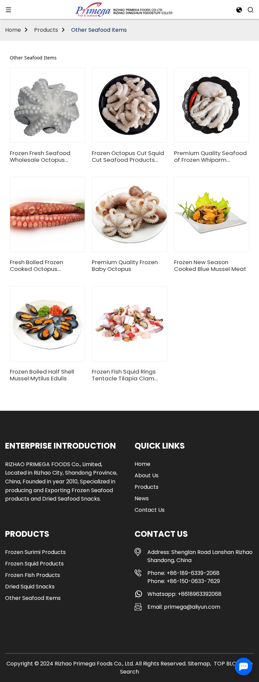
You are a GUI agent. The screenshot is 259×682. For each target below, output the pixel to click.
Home (13, 30)
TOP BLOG (227, 663)
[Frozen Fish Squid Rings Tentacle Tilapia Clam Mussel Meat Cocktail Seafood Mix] (129, 323)
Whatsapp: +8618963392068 (184, 594)
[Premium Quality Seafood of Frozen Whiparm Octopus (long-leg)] (211, 105)
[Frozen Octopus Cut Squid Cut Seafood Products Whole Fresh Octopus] (129, 105)
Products (46, 30)
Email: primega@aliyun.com (183, 607)
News (142, 498)
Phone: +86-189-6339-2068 (183, 573)
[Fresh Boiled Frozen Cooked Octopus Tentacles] (47, 214)
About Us (147, 475)
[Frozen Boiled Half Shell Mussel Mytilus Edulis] (47, 323)
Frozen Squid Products (34, 563)
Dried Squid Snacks (30, 586)
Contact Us (150, 510)
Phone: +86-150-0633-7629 (183, 581)
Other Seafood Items (99, 30)
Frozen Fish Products (32, 575)
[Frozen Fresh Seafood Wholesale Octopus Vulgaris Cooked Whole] (47, 105)
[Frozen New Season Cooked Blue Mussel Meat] (211, 214)
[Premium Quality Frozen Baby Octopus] (129, 214)
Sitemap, (200, 663)
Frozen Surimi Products (35, 552)
